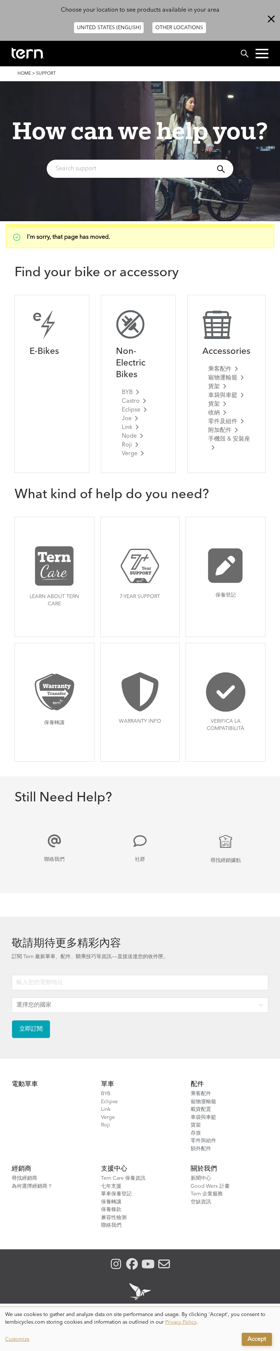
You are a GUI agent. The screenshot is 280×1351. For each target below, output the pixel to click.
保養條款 (111, 1209)
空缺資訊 (201, 1201)
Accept (257, 1339)
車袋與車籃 (222, 395)
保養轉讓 (54, 722)
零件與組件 (203, 1140)
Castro (131, 401)
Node (129, 436)
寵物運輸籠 (222, 378)
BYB (127, 392)
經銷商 (21, 1168)
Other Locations (179, 27)
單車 (107, 1084)
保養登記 (225, 595)
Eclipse (131, 410)
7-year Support (140, 596)
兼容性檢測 (114, 1217)
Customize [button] (17, 1339)
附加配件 (220, 430)
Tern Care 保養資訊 (123, 1178)
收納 (214, 413)
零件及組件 (222, 422)
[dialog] (140, 1329)
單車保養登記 (116, 1193)
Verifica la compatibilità (225, 725)
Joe (127, 419)
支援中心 (114, 1168)
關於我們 (204, 1168)
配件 (197, 1084)
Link (127, 427)
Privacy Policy (181, 1322)
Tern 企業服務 (207, 1193)
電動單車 (25, 1084)
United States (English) (109, 27)
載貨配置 (201, 1109)
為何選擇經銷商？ (32, 1186)
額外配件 (201, 1148)
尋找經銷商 (24, 1178)
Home (24, 73)
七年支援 (111, 1186)
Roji (127, 445)
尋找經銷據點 (225, 860)
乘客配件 (220, 369)
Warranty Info (140, 721)
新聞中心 (201, 1178)
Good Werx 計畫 (210, 1186)
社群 (140, 859)
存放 (196, 1133)
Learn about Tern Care (54, 600)
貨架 (214, 387)
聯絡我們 (54, 859)
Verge (129, 454)
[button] (262, 53)
